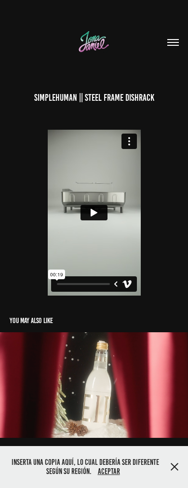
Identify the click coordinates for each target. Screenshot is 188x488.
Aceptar (109, 471)
